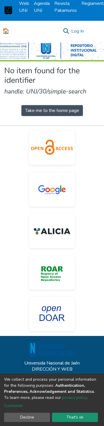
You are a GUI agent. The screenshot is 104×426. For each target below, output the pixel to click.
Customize (13, 405)
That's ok (74, 417)
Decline (27, 417)
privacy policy (74, 397)
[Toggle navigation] (96, 31)
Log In (77, 31)
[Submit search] (66, 31)
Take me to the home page (52, 110)
